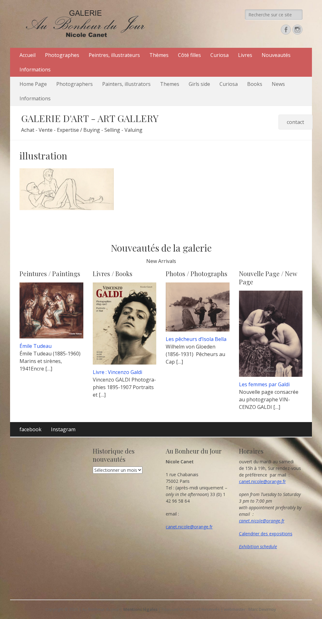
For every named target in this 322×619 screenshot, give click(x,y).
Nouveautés (276, 55)
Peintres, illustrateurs (114, 55)
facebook (30, 429)
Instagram (63, 429)
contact (295, 122)
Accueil (27, 55)
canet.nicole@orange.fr (189, 527)
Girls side (199, 84)
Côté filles (189, 55)
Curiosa (219, 55)
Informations (35, 69)
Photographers (74, 84)
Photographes (62, 55)
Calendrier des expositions (265, 534)
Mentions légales (140, 609)
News (278, 84)
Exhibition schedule (258, 546)
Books (254, 84)
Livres (245, 55)
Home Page (33, 84)
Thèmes (159, 55)
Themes (169, 84)
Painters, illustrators (126, 84)
